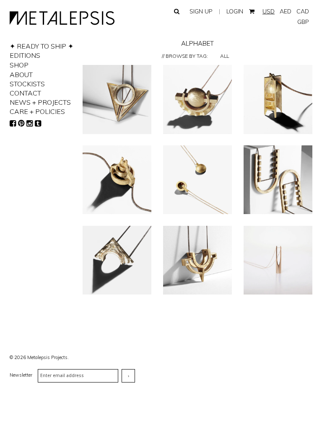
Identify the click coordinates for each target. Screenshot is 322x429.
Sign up (201, 11)
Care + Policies (37, 111)
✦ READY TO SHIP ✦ (41, 46)
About (21, 74)
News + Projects (40, 102)
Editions (25, 55)
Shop (19, 65)
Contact (25, 93)
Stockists (27, 84)
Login (234, 11)
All (224, 56)
